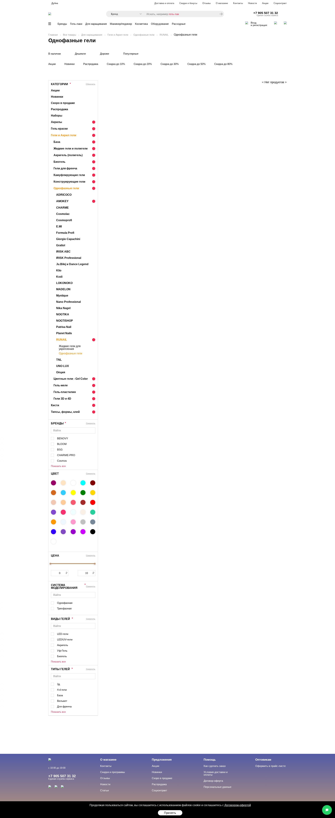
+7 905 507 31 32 (265, 13)
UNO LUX (62, 366)
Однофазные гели (143, 34)
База (57, 141)
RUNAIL (164, 34)
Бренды (62, 23)
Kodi (59, 276)
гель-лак (174, 14)
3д (58, 684)
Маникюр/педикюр (121, 23)
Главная (53, 34)
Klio (58, 270)
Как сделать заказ (215, 766)
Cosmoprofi (64, 220)
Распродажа (90, 63)
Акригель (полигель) (68, 155)
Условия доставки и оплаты (216, 773)
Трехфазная (64, 608)
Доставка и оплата (164, 3)
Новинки (69, 63)
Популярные (130, 53)
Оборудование (160, 23)
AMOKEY (62, 201)
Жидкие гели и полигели (71, 148)
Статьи (104, 790)
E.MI (59, 226)
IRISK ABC (63, 251)
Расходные (178, 23)
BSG (60, 449)
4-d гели (62, 689)
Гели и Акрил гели (117, 34)
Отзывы (206, 3)
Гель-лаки (76, 23)
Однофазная (64, 602)
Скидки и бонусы (188, 3)
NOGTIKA (62, 314)
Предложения (162, 759)
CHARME (62, 207)
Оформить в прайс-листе (270, 766)
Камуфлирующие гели (69, 175)
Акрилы (56, 122)
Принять (170, 813)
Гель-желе (61, 385)
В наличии (54, 53)
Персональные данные (217, 787)
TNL (59, 359)
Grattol (60, 245)
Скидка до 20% (143, 63)
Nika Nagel (63, 308)
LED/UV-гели (64, 639)
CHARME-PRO (66, 455)
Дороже (104, 53)
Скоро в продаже (63, 103)
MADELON (63, 289)
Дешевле (80, 53)
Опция (60, 372)
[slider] (50, 564)
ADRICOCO (64, 194)
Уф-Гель (62, 650)
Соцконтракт (280, 3)
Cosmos (62, 460)
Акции (265, 3)
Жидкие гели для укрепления (70, 347)
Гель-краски (59, 128)
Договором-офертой (237, 805)
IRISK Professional (68, 257)
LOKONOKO (64, 283)
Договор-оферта (213, 780)
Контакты (238, 3)
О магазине (222, 3)
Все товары (69, 34)
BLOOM (62, 443)
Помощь (210, 759)
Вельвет (62, 700)
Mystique (62, 295)
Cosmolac (63, 213)
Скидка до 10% (116, 63)
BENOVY (62, 438)
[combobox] (124, 14)
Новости (252, 3)
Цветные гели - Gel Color (71, 378)
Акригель (62, 645)
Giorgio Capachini (68, 239)
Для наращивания (96, 23)
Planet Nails (64, 333)
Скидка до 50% (196, 63)
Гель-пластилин (65, 392)
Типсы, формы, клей (65, 411)
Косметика (141, 23)
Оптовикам (263, 759)
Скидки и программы (112, 772)
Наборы (56, 115)
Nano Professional (68, 301)
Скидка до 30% (170, 63)
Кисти (55, 405)
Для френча (64, 706)
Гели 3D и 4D (62, 398)
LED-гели (62, 633)
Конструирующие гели (69, 181)
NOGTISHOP (64, 320)
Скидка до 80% (223, 63)
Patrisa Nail (63, 326)
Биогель (59, 161)
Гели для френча (65, 168)
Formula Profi (65, 232)
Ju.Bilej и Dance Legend (72, 264)
